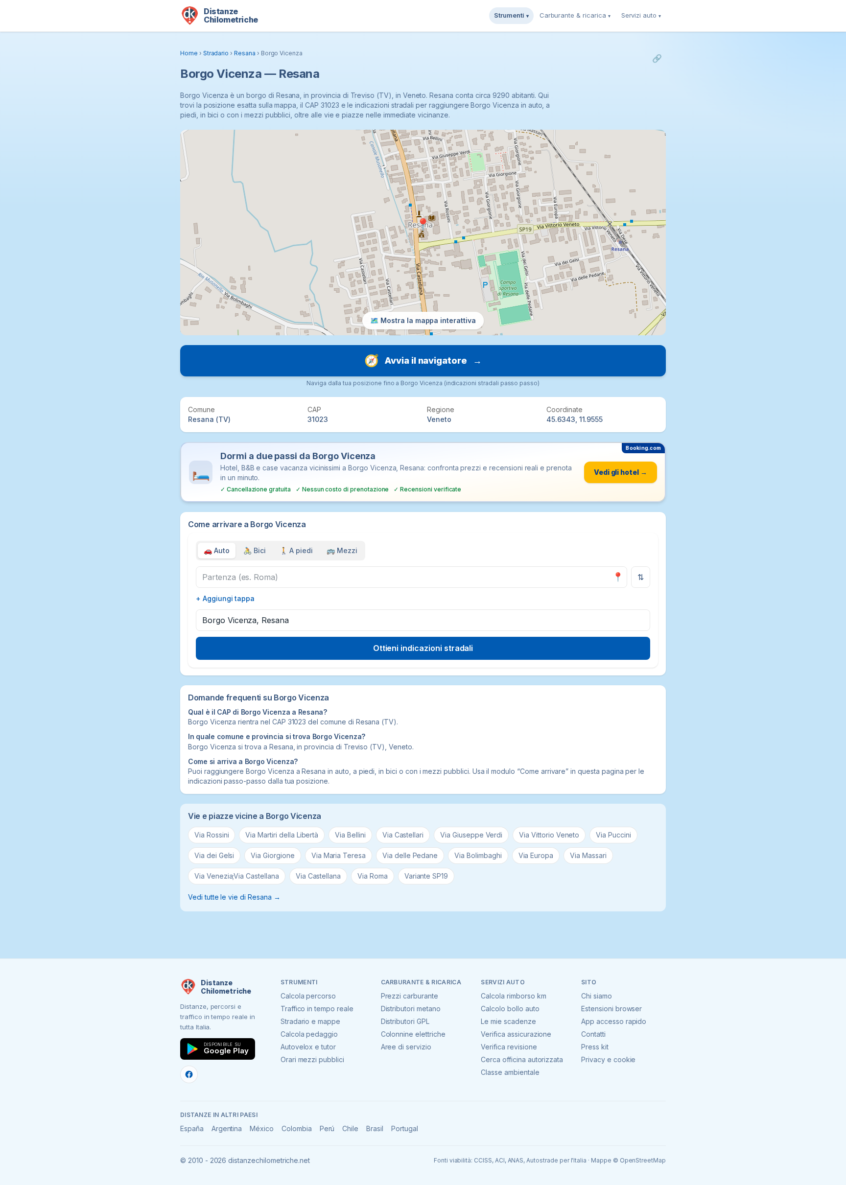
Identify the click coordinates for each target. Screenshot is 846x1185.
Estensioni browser (611, 1008)
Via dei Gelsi (214, 855)
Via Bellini (350, 835)
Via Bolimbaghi (477, 855)
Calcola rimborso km (513, 996)
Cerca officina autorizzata (522, 1059)
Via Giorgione (272, 855)
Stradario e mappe (310, 1021)
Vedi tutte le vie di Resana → (234, 897)
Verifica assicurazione (516, 1034)
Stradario (216, 53)
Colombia (297, 1128)
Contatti (593, 1034)
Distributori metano (411, 1008)
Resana (245, 53)
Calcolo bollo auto (510, 1008)
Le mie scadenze (508, 1021)
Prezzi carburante (409, 996)
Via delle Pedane (410, 855)
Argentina (227, 1128)
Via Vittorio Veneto (549, 835)
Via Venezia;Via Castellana (236, 876)
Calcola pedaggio (309, 1034)
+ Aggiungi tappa (225, 598)
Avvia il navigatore (423, 360)
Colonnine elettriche (413, 1034)
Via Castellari (402, 835)
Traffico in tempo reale (317, 1008)
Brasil (374, 1128)
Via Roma (372, 876)
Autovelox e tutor (308, 1047)
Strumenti (511, 15)
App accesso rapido (613, 1021)
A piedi (296, 550)
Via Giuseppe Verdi (471, 835)
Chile (350, 1128)
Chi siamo (596, 996)
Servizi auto (641, 15)
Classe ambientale (510, 1072)
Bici (254, 550)
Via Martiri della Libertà (281, 835)
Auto (217, 550)
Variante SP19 (426, 876)
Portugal (404, 1128)
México (262, 1128)
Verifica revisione (509, 1047)
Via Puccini (613, 835)
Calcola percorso (308, 996)
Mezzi (342, 550)
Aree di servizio (406, 1047)
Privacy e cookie (608, 1059)
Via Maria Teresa (338, 855)
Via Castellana (318, 876)
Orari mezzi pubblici (312, 1059)
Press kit (595, 1047)
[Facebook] (189, 1074)
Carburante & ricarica (575, 15)
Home (189, 53)
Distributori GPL (405, 1021)
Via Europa (536, 855)
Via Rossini (211, 835)
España (192, 1128)
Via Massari (588, 855)
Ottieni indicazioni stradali (423, 648)
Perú (327, 1128)
